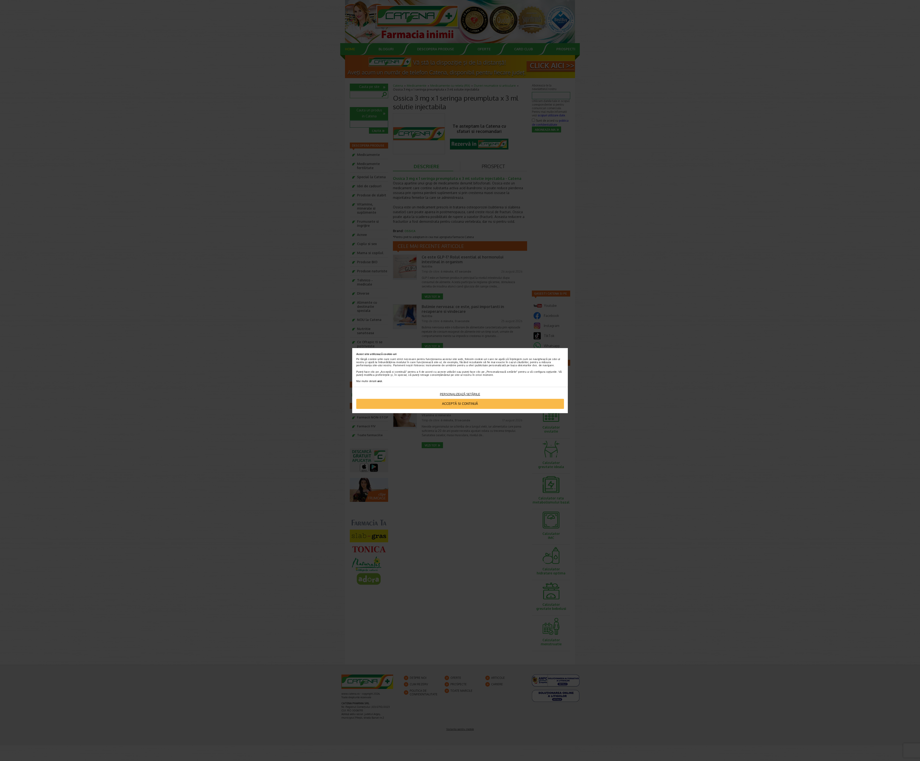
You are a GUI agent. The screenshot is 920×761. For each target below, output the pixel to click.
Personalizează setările (460, 394)
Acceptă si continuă (460, 404)
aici (379, 381)
